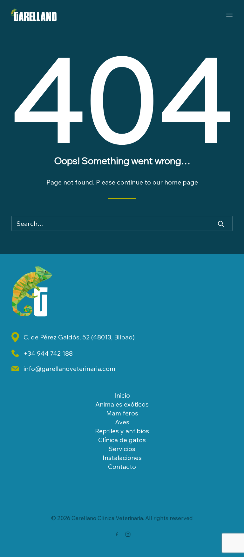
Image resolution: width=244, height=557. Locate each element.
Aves (122, 422)
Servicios (122, 449)
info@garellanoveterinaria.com (69, 368)
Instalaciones (122, 458)
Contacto (122, 466)
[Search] (122, 223)
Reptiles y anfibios (122, 431)
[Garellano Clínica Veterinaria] (34, 15)
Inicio (122, 395)
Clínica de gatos (122, 440)
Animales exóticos (122, 404)
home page (181, 182)
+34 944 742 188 (48, 353)
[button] (220, 223)
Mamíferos (122, 413)
